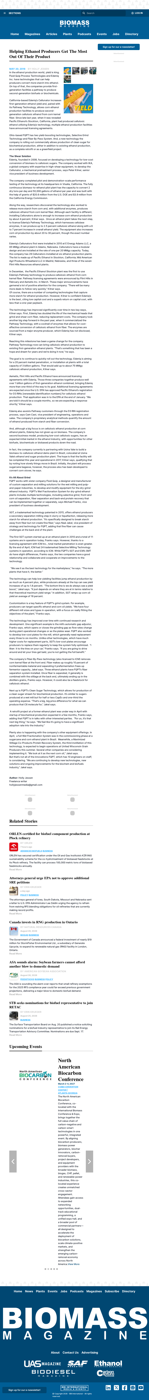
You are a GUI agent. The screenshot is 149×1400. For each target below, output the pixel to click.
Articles (51, 34)
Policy (24, 895)
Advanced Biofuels (31, 851)
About (55, 1352)
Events (102, 34)
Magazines (32, 34)
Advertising (89, 1352)
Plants (67, 34)
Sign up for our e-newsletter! (119, 46)
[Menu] (5, 13)
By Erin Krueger (30, 887)
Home (15, 34)
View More (69, 1184)
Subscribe (112, 1291)
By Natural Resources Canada (41, 927)
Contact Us (71, 1352)
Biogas (24, 935)
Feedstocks (27, 979)
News (29, 1291)
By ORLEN (26, 843)
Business (48, 851)
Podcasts (84, 34)
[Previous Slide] (13, 1161)
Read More (15, 869)
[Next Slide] (89, 1161)
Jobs (115, 34)
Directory (131, 34)
